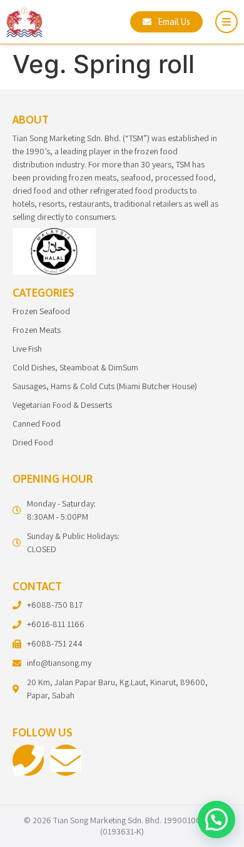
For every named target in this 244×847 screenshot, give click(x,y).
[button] (216, 819)
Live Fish (27, 348)
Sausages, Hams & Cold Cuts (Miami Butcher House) (105, 386)
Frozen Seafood (41, 311)
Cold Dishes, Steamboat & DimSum (75, 367)
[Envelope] (65, 760)
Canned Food (37, 423)
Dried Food (33, 442)
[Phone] (28, 760)
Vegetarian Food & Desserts (62, 404)
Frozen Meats (37, 329)
